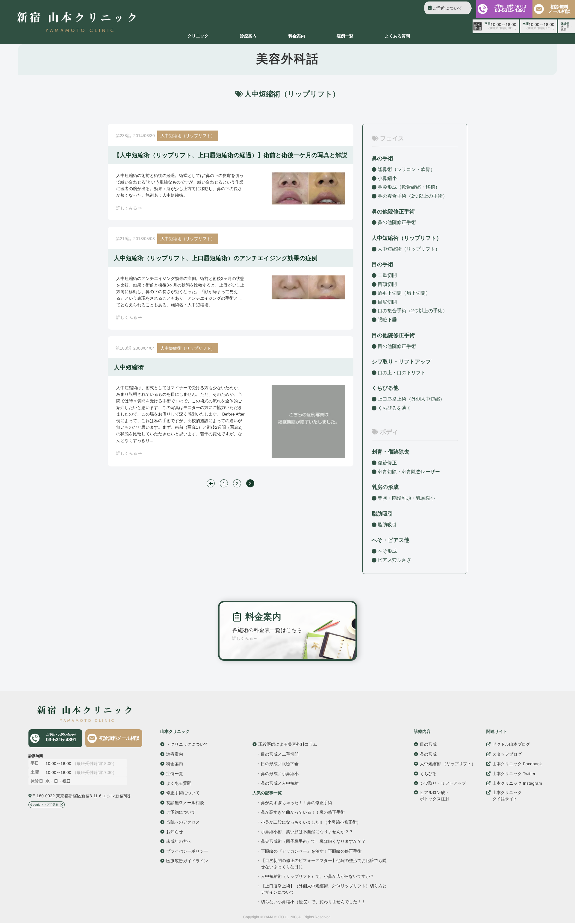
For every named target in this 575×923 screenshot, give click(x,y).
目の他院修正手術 (397, 345)
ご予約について (447, 8)
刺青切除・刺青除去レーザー (409, 471)
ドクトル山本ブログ (511, 744)
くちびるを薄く (394, 407)
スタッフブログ (507, 754)
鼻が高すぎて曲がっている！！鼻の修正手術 (303, 812)
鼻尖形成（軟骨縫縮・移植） (409, 187)
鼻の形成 (428, 754)
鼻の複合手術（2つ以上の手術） (412, 195)
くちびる (428, 773)
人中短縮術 (129, 367)
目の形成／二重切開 (280, 754)
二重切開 (387, 275)
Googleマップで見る (44, 804)
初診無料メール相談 (559, 9)
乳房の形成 (385, 487)
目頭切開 (387, 284)
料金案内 (296, 36)
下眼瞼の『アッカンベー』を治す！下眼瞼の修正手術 (311, 851)
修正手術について (183, 792)
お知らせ (174, 831)
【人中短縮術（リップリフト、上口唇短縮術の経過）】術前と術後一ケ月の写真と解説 (230, 155)
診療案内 (248, 36)
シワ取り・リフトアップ (401, 362)
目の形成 (428, 744)
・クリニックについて (187, 744)
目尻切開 (387, 301)
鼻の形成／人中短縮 (280, 783)
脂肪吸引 (382, 514)
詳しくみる (126, 208)
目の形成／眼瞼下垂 (280, 763)
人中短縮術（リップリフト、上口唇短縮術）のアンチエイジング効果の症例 (215, 258)
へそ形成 (387, 551)
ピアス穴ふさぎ (394, 559)
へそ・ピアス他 (390, 540)
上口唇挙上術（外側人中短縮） (411, 398)
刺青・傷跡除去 (390, 452)
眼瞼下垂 (387, 319)
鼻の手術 (382, 158)
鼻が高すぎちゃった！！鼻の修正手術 (296, 802)
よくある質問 (397, 36)
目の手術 (382, 264)
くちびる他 (385, 388)
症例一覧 (345, 36)
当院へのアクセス (183, 821)
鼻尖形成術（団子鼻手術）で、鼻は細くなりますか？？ (313, 841)
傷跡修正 (387, 462)
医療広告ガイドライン (187, 860)
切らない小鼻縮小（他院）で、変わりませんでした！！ (313, 901)
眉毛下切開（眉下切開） (404, 292)
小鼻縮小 (387, 178)
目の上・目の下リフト (402, 372)
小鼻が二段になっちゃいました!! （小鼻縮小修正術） (311, 822)
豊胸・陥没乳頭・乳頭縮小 (406, 498)
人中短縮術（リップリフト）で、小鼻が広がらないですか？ (317, 876)
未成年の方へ (178, 841)
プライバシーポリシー (187, 851)
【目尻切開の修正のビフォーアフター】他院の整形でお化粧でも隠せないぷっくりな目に (324, 863)
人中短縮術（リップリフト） (188, 135)
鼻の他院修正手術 (397, 222)
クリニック (197, 36)
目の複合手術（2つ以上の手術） (412, 310)
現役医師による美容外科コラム (287, 744)
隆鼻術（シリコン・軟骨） (406, 169)
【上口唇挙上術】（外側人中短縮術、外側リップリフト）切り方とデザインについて (324, 889)
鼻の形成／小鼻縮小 (280, 773)
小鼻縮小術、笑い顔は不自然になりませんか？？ (307, 831)
